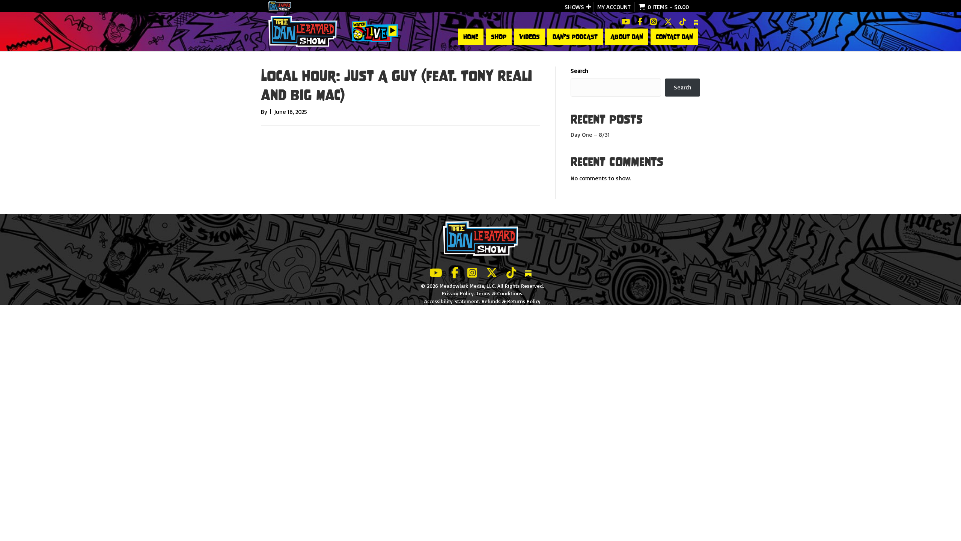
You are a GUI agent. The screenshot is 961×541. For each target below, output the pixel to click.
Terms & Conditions (499, 293)
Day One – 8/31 (590, 134)
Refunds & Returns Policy (511, 301)
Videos (529, 37)
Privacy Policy (458, 293)
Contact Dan (674, 37)
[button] (588, 7)
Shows (574, 7)
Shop (498, 37)
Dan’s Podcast (575, 37)
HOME (470, 37)
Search (579, 70)
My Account (614, 7)
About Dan (626, 37)
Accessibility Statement (451, 301)
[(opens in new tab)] (375, 31)
